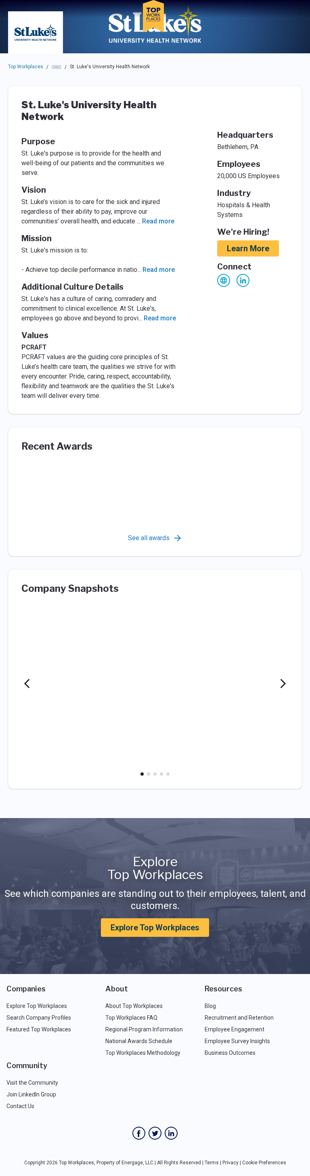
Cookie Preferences (264, 1162)
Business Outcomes (230, 1053)
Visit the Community (32, 1082)
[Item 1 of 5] (142, 774)
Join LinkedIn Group (31, 1094)
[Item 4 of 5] (161, 774)
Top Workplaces (25, 66)
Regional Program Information (144, 1029)
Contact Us (20, 1106)
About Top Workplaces (134, 1006)
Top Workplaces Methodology (142, 1053)
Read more (158, 221)
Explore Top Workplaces (155, 927)
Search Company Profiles (38, 1017)
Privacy (230, 1162)
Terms (212, 1162)
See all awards (149, 538)
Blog (210, 1006)
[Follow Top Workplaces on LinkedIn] (171, 1133)
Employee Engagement (234, 1029)
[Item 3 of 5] (155, 774)
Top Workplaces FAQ (131, 1017)
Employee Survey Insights (237, 1041)
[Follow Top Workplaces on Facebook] (138, 1133)
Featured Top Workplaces (38, 1029)
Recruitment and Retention (239, 1017)
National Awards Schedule (138, 1041)
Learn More (248, 248)
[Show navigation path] (56, 67)
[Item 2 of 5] (148, 774)
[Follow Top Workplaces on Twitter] (155, 1133)
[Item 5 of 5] (168, 774)
